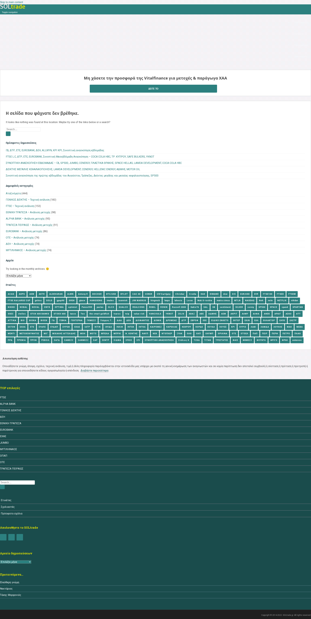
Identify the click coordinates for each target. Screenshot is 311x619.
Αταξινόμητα (13, 193)
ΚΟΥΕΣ (223, 327)
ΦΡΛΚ (285, 340)
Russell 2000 (179, 307)
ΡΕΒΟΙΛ (45, 340)
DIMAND (214, 294)
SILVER (239, 307)
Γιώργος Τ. (106, 320)
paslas (100, 307)
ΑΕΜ (223, 314)
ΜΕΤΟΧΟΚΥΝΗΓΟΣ (29, 333)
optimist (72, 307)
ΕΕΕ (205, 320)
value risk (139, 314)
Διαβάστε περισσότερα (94, 370)
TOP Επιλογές (301, 22)
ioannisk (122, 300)
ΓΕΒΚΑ (62, 320)
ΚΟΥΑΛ (211, 327)
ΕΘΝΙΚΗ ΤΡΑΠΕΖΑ (10, 423)
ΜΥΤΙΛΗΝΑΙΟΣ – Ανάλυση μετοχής (26, 250)
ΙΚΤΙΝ (97, 327)
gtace (82, 300)
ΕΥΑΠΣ (42, 327)
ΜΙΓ (46, 333)
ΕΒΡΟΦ (194, 320)
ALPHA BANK (8, 403)
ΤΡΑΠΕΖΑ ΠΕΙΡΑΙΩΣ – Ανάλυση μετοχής (29, 225)
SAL (205, 307)
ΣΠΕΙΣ (129, 340)
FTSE (3, 397)
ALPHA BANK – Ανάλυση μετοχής (25, 218)
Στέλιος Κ (183, 340)
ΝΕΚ (155, 333)
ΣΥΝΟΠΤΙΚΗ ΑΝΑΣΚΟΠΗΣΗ (159, 340)
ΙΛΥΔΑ (108, 327)
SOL (12, 6)
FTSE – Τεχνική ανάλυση (20, 206)
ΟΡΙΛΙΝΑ (222, 333)
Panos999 (87, 307)
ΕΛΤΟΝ (11, 327)
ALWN (70, 294)
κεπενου (297, 340)
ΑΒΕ (201, 314)
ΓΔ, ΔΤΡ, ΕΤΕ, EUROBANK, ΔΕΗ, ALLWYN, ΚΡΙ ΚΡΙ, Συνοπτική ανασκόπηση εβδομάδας (55, 150)
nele (270, 300)
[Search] (8, 133)
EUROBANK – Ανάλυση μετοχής (24, 231)
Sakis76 (194, 307)
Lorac (190, 300)
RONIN (163, 307)
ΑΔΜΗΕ (212, 314)
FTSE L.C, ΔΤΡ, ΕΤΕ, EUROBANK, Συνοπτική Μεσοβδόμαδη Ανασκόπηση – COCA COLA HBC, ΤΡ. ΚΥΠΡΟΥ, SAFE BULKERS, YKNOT (80, 156)
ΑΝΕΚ (267, 314)
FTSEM (292, 294)
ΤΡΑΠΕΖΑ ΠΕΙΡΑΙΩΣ (11, 468)
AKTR (42, 294)
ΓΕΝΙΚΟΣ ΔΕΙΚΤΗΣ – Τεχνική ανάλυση (28, 199)
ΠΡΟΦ (33, 340)
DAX (203, 294)
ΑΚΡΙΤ (233, 314)
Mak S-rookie (204, 300)
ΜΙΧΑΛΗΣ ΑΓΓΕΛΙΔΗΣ (64, 333)
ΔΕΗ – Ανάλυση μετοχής (20, 243)
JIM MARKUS (139, 300)
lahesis (178, 300)
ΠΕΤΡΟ (286, 333)
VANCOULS (155, 314)
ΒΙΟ (23, 320)
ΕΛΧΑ (23, 327)
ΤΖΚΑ (197, 340)
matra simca (223, 300)
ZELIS (181, 314)
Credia (192, 294)
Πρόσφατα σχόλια (11, 513)
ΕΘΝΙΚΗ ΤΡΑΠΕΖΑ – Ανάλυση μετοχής (28, 212)
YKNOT (169, 314)
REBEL (152, 307)
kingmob (155, 300)
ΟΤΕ (234, 333)
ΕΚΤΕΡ (236, 320)
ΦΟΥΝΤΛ (261, 340)
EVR (256, 294)
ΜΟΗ (82, 333)
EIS (234, 294)
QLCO (111, 307)
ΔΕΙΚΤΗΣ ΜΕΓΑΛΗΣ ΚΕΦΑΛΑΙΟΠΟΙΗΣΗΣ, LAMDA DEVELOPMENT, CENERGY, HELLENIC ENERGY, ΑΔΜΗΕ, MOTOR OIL (73, 169)
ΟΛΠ (198, 333)
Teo (83, 314)
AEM (31, 294)
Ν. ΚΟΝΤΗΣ (131, 333)
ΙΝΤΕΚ (130, 327)
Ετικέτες (6, 500)
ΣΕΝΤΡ (105, 340)
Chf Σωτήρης (164, 294)
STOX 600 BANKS (39, 314)
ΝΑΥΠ (145, 333)
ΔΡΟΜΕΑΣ (171, 320)
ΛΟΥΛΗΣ (278, 327)
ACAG (11, 294)
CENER (148, 294)
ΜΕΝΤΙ (11, 333)
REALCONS (138, 307)
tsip (127, 314)
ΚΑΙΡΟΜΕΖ (156, 327)
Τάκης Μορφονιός (10, 594)
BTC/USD (111, 294)
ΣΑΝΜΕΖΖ (83, 340)
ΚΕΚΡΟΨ (186, 327)
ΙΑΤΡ (87, 327)
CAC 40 (136, 294)
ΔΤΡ (183, 320)
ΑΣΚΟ (289, 314)
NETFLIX (282, 300)
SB (213, 307)
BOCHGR (97, 294)
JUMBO (4, 442)
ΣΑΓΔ (57, 340)
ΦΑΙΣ (235, 340)
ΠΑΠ (255, 333)
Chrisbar (179, 294)
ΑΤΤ (298, 314)
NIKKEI (11, 307)
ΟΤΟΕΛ (244, 333)
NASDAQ (249, 300)
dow (225, 294)
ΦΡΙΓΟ (273, 340)
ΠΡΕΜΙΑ (21, 340)
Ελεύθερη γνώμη (9, 582)
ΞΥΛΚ (179, 333)
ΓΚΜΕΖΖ (91, 320)
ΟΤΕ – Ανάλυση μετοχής (20, 237)
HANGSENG (96, 300)
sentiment (225, 307)
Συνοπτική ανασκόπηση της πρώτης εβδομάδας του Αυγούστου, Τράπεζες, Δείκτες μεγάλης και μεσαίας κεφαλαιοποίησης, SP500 (82, 175)
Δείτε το (153, 88)
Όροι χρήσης (301, 45)
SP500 (262, 307)
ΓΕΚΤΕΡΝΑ (76, 320)
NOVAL (36, 307)
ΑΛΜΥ (245, 314)
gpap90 (60, 300)
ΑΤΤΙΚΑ (12, 320)
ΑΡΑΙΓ (277, 314)
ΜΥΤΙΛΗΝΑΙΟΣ (8, 449)
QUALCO (123, 307)
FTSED (280, 294)
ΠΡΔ (10, 340)
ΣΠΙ (138, 340)
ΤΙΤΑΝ (207, 340)
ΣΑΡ (95, 340)
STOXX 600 (60, 314)
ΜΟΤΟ (93, 333)
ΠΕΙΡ (264, 333)
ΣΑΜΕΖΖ (68, 340)
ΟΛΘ (189, 333)
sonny (251, 307)
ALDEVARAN (56, 294)
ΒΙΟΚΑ (32, 320)
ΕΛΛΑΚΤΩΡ (269, 320)
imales (110, 300)
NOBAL (23, 307)
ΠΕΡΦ (275, 333)
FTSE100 (267, 294)
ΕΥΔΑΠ (54, 327)
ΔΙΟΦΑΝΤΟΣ (142, 320)
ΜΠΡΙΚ (117, 333)
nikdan (294, 300)
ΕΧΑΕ (77, 327)
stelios (22, 314)
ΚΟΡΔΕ (199, 327)
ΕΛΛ (256, 320)
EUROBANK (6, 429)
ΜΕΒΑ (299, 327)
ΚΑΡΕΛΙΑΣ (171, 327)
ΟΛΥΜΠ (209, 333)
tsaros (117, 314)
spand (285, 307)
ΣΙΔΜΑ (117, 340)
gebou (38, 300)
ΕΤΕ (32, 327)
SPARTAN (298, 307)
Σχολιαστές (8, 506)
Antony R (83, 294)
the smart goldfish (99, 314)
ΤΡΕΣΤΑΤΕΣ (222, 340)
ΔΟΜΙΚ (157, 320)
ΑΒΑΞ (192, 314)
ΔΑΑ (119, 320)
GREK (72, 300)
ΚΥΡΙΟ (242, 327)
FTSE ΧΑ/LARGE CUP (19, 300)
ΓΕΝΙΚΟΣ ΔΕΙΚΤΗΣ (10, 410)
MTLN (237, 300)
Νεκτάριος (6, 588)
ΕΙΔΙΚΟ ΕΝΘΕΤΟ (220, 320)
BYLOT (124, 294)
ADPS (22, 294)
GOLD (49, 300)
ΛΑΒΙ (253, 327)
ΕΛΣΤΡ (293, 320)
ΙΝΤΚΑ (142, 327)
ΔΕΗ (128, 320)
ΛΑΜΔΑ (265, 327)
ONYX (47, 307)
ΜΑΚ (289, 327)
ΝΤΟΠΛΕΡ (167, 333)
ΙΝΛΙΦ (119, 327)
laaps (167, 300)
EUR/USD (245, 294)
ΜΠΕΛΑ (105, 333)
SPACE (273, 307)
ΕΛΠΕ (282, 320)
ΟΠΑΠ (3, 455)
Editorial (299, 34)
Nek (261, 300)
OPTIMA (59, 307)
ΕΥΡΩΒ (66, 327)
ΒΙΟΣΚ (44, 320)
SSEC (11, 314)
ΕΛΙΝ (247, 320)
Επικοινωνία (300, 56)
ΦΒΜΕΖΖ (247, 340)
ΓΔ (53, 320)
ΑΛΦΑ (256, 314)
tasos (73, 314)
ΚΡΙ (233, 327)
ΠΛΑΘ (297, 333)
